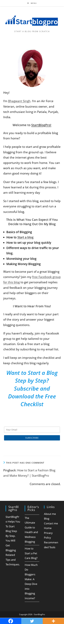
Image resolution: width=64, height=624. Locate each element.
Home (48, 528)
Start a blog (25, 237)
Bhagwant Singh (19, 101)
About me (50, 514)
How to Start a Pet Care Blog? (31, 553)
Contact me (51, 523)
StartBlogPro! (41, 125)
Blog (46, 518)
